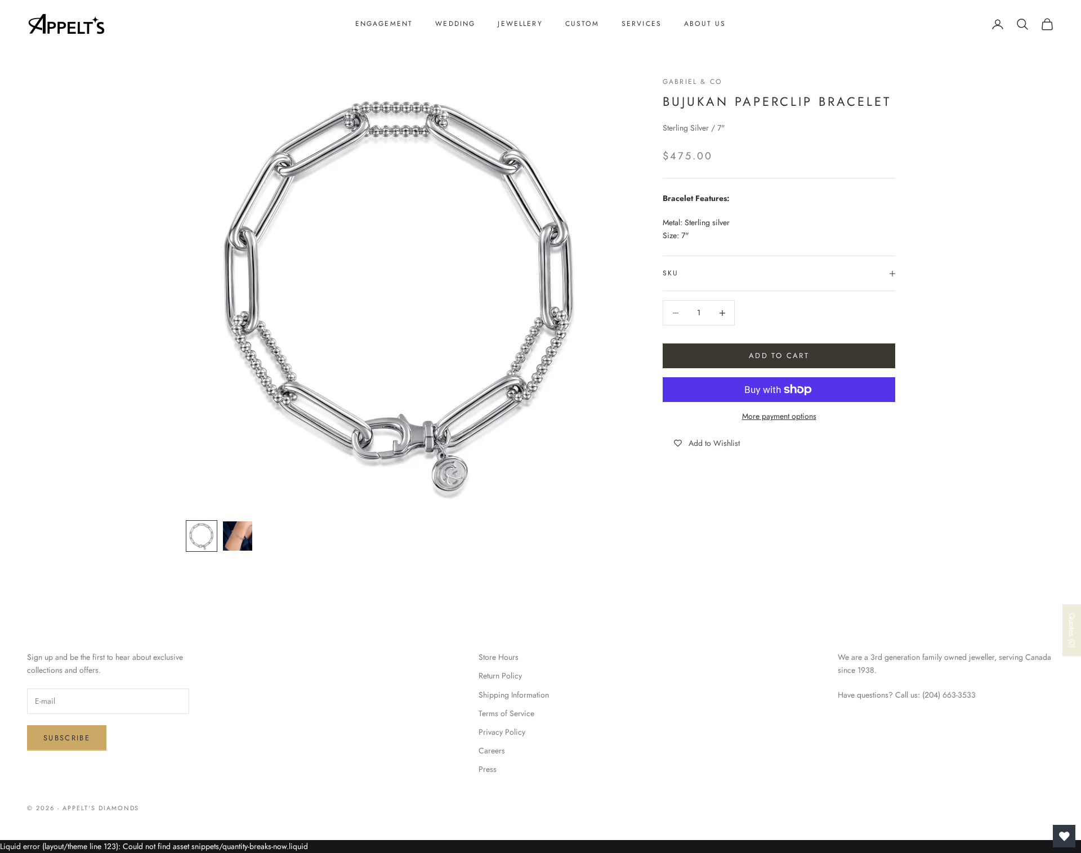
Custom (582, 24)
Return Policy (500, 675)
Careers (492, 750)
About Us (705, 24)
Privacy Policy (502, 732)
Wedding (455, 24)
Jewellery (520, 24)
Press (488, 769)
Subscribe (66, 738)
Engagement (384, 24)
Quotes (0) (1072, 630)
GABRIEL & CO (692, 82)
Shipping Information (514, 694)
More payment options (779, 416)
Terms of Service (506, 713)
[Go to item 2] (237, 536)
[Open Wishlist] (1064, 836)
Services (642, 24)
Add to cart (779, 356)
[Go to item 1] (201, 536)
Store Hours (499, 657)
